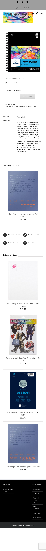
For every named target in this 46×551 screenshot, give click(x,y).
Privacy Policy (37, 513)
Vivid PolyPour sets (8, 490)
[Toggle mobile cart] (33, 13)
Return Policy (37, 517)
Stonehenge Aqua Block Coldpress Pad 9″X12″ (23, 467)
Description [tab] (6, 116)
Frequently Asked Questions (36, 500)
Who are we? (37, 489)
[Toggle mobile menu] (42, 13)
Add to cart (27, 96)
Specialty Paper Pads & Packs (28, 106)
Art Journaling (16, 106)
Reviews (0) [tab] (6, 120)
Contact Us (36, 494)
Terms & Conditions (36, 508)
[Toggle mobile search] (37, 13)
